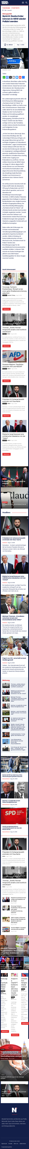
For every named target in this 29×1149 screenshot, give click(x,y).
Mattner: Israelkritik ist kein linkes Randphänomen (19, 706)
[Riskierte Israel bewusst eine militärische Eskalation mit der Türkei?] (14, 426)
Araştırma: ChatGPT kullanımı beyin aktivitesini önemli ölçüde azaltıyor (14, 987)
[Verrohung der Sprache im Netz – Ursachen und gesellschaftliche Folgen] (6, 748)
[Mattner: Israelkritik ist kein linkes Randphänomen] (6, 706)
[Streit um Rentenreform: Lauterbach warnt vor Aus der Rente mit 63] (14, 816)
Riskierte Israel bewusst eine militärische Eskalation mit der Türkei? (13, 436)
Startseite (15, 8)
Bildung (3, 1049)
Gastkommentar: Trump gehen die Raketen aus (18, 734)
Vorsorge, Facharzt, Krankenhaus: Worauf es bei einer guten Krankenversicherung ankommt (14, 290)
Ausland (4, 403)
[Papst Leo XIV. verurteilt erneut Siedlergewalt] (14, 646)
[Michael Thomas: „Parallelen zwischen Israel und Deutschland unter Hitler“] (14, 604)
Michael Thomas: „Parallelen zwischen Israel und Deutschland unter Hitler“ (13, 618)
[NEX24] (5, 45)
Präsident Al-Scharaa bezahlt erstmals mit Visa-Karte (13, 400)
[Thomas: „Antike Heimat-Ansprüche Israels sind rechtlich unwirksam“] (14, 319)
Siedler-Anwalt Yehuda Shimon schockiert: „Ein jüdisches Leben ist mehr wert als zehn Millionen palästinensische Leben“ (18, 727)
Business (5, 502)
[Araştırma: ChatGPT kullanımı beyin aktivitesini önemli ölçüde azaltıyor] (14, 975)
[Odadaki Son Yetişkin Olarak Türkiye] (24, 975)
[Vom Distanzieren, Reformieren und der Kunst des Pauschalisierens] (6, 741)
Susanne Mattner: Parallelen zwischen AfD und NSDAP (12, 365)
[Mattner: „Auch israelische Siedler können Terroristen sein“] (6, 712)
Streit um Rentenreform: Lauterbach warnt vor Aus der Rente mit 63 (12, 828)
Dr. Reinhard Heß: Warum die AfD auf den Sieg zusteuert (18, 719)
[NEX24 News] (14, 1110)
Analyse (4, 333)
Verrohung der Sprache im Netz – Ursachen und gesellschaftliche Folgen (18, 748)
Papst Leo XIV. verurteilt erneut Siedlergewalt (14, 659)
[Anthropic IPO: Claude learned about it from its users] (14, 498)
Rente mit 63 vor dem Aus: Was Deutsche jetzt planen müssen (12, 775)
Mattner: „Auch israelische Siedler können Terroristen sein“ (18, 713)
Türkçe (13, 997)
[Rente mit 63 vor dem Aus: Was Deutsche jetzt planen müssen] (14, 764)
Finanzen (5, 295)
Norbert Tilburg (11, 295)
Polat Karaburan (3, 993)
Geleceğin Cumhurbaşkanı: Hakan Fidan (4, 984)
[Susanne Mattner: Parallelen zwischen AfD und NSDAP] (14, 356)
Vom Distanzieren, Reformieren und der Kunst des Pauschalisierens (17, 741)
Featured (5, 368)
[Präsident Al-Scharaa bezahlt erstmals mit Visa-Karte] (14, 391)
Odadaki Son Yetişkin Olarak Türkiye (24, 983)
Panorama (6, 8)
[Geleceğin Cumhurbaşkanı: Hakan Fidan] (4, 975)
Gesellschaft (4, 946)
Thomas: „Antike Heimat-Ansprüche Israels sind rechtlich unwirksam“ (14, 330)
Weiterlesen (6, 309)
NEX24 (11, 44)
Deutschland (6, 778)
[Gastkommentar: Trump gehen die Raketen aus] (6, 734)
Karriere (3, 1074)
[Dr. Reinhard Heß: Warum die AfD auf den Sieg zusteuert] (6, 719)
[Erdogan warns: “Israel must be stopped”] (14, 476)
